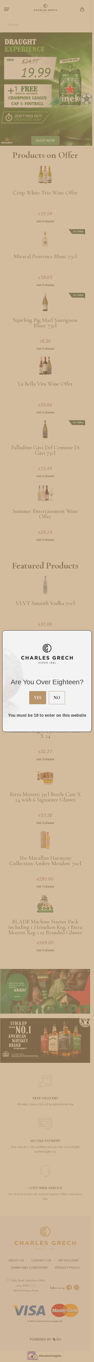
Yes (37, 697)
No (57, 697)
